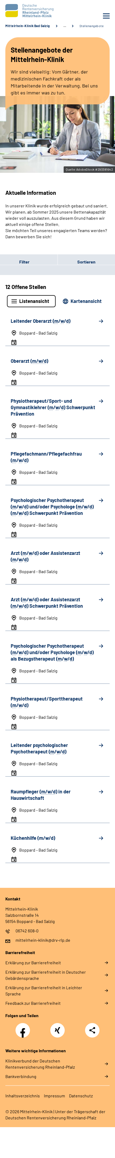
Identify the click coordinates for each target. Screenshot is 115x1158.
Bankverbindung (20, 1076)
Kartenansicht (86, 301)
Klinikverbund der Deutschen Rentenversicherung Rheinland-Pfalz (40, 1063)
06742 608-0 (27, 930)
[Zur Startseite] (30, 10)
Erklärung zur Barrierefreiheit (33, 962)
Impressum (54, 1095)
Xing (57, 1027)
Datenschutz (81, 1095)
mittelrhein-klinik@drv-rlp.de (43, 940)
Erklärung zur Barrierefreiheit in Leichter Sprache (43, 990)
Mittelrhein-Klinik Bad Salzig (27, 26)
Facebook (24, 1027)
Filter (14, 261)
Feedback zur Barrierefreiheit (33, 1003)
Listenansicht (34, 301)
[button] (28, 261)
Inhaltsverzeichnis (22, 1095)
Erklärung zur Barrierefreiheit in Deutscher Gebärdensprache (45, 975)
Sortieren (86, 261)
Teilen (92, 1030)
